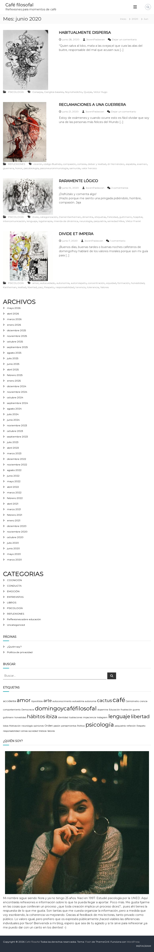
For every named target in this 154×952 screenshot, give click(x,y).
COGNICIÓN (14, 580)
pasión (57, 726)
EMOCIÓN (13, 591)
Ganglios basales (54, 91)
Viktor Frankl (133, 221)
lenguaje (32, 221)
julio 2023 (12, 442)
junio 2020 (13, 548)
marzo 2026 (14, 319)
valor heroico (89, 168)
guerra (136, 709)
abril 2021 (12, 503)
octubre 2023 (15, 430)
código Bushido (53, 164)
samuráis (75, 168)
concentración (96, 283)
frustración (126, 709)
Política (81, 726)
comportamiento (12, 709)
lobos (5, 726)
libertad (32, 287)
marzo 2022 (14, 492)
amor (35, 283)
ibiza (51, 716)
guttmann (125, 216)
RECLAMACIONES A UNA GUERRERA (92, 104)
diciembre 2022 (16, 458)
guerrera (8, 168)
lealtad (22, 287)
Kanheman (9, 287)
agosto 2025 (14, 352)
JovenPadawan (95, 39)
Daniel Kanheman (70, 216)
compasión (69, 164)
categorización (49, 216)
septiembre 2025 (17, 347)
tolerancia (93, 287)
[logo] (77, 822)
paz (40, 287)
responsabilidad (65, 287)
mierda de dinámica (66, 221)
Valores (104, 287)
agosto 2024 (14, 408)
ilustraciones (75, 717)
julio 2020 (13, 542)
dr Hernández (115, 164)
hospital (137, 216)
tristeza (43, 731)
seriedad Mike (115, 221)
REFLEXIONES (16, 164)
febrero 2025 (14, 375)
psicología (99, 724)
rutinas (24, 731)
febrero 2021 (14, 514)
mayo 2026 (13, 307)
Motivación (15, 726)
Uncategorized (16, 624)
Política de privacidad (19, 652)
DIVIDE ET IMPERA (76, 234)
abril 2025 (13, 369)
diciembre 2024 (16, 386)
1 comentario (117, 240)
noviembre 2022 (17, 464)
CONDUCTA (14, 585)
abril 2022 (13, 486)
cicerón (37, 164)
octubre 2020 (15, 537)
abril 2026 (13, 313)
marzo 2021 (14, 509)
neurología (85, 221)
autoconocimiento (62, 701)
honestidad (137, 283)
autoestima (78, 701)
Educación (114, 709)
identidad (63, 717)
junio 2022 (13, 475)
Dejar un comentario (124, 39)
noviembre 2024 (17, 391)
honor (18, 168)
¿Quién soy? (14, 646)
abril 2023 (13, 447)
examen (142, 164)
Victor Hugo (100, 91)
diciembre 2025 (16, 330)
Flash (88, 941)
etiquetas (100, 216)
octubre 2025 (15, 341)
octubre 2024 (15, 397)
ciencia (143, 701)
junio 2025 (13, 363)
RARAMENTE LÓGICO (78, 181)
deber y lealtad (97, 164)
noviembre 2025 (17, 335)
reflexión (131, 726)
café (119, 699)
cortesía (81, 164)
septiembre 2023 (17, 436)
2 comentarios (119, 187)
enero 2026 (14, 324)
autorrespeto (78, 283)
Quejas (88, 91)
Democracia (27, 709)
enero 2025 (14, 380)
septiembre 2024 (17, 403)
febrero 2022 (15, 498)
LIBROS (11, 602)
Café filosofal (19, 5)
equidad (111, 283)
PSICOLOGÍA (16, 91)
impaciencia (89, 717)
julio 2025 (12, 358)
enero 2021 (13, 520)
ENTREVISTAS (15, 596)
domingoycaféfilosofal (66, 708)
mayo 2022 (13, 481)
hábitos (36, 716)
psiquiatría (100, 221)
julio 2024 (13, 414)
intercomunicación (14, 221)
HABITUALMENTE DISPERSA (85, 32)
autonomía (62, 283)
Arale (35, 216)
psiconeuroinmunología (54, 168)
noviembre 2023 (17, 425)
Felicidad (112, 216)
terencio (81, 287)
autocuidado (47, 283)
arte (48, 700)
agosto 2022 (14, 470)
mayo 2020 (14, 553)
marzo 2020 (14, 559)
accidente (9, 701)
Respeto (49, 287)
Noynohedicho (73, 91)
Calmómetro (132, 701)
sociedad (33, 731)
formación (124, 283)
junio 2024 (13, 419)
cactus (104, 700)
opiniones (38, 726)
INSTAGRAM (143, 945)
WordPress (133, 941)
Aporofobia (37, 701)
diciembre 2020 (16, 526)
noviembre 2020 (17, 531)
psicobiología (31, 168)
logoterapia (45, 221)
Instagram (102, 717)
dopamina (102, 709)
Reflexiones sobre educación (24, 619)
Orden (49, 725)
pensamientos (68, 726)
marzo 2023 (14, 453)
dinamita (87, 216)
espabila (131, 164)
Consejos (37, 91)
